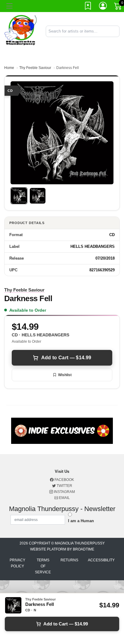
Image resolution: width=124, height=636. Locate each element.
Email (64, 498)
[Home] (21, 31)
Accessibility (101, 560)
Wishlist (65, 375)
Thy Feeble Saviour (35, 68)
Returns (69, 560)
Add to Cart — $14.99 (66, 357)
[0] (118, 7)
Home (9, 68)
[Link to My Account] (103, 7)
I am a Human (81, 521)
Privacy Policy (17, 563)
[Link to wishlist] (88, 7)
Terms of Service (43, 566)
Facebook (64, 480)
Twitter (64, 486)
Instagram (64, 492)
